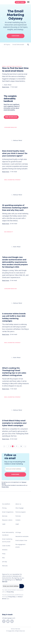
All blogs (18, 532)
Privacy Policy (5, 486)
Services (4, 516)
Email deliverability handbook (8, 534)
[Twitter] (8, 621)
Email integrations (7, 512)
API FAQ (4, 561)
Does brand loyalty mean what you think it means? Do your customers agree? (14, 153)
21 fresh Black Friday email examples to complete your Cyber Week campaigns (14, 423)
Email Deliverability (18, 44)
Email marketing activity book (7, 540)
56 (21, 446)
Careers (18, 520)
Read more (5, 87)
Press (3, 553)
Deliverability (8, 231)
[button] (27, 45)
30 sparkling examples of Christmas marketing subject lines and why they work (15, 208)
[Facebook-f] (4, 621)
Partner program (21, 512)
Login (3, 524)
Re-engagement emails (20, 546)
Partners (18, 516)
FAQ (3, 557)
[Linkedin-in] (12, 621)
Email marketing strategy (12, 66)
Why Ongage (20, 508)
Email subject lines (21, 540)
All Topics (7, 44)
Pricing (4, 508)
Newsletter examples (22, 536)
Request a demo (7, 520)
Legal (17, 524)
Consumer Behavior (10, 127)
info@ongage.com (8, 618)
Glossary (4, 549)
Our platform (6, 504)
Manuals (4, 565)
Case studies (6, 545)
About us (18, 504)
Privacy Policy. (10, 591)
